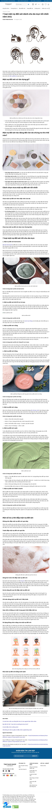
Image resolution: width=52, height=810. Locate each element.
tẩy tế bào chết (35, 410)
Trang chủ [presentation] (5, 11)
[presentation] (8, 4)
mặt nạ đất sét (13, 76)
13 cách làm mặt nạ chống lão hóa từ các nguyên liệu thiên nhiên (19, 721)
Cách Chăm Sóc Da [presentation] (8, 19)
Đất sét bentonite (7, 244)
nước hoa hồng (28, 321)
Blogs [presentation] (9, 11)
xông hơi (22, 581)
